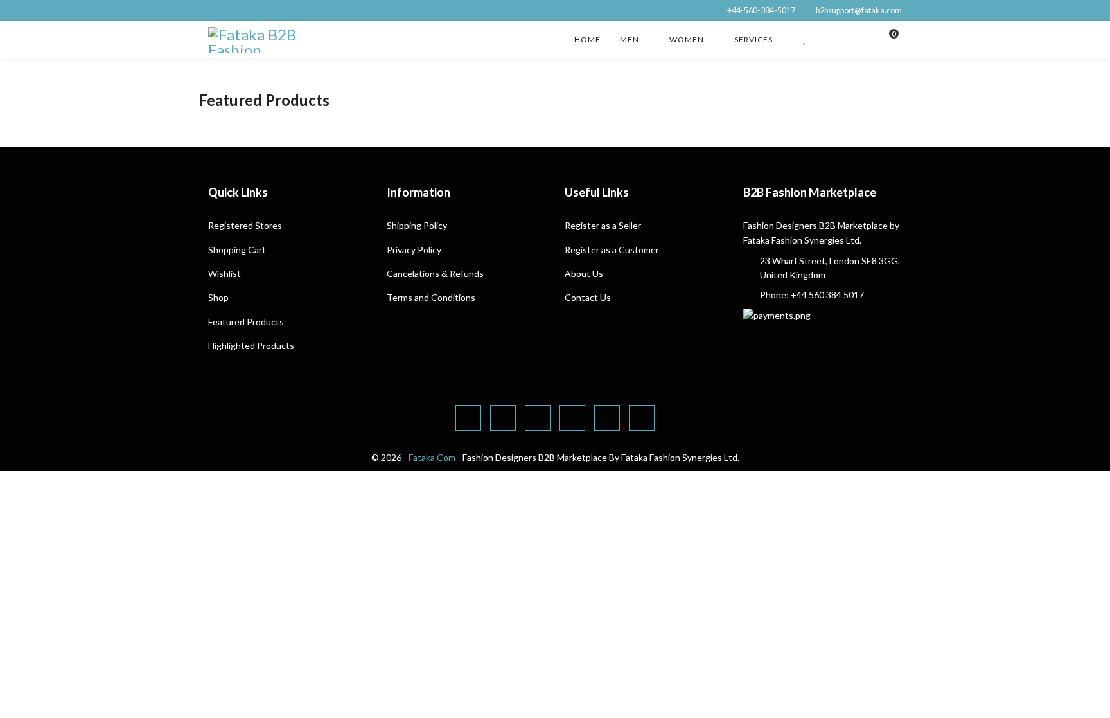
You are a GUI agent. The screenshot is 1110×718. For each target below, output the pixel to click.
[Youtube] (572, 418)
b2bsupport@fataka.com (859, 10)
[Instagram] (642, 418)
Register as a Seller (603, 225)
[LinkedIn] (607, 418)
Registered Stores (245, 225)
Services (753, 39)
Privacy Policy (414, 249)
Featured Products (246, 321)
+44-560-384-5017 (761, 10)
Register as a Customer (612, 249)
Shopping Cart (237, 249)
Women (686, 39)
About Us (584, 273)
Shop (218, 297)
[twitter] (503, 418)
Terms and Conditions (431, 297)
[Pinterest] (538, 418)
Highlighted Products (251, 345)
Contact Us (588, 297)
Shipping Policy (417, 225)
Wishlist (224, 273)
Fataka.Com (432, 457)
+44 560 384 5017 (827, 294)
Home (587, 39)
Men (629, 39)
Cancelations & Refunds (435, 273)
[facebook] (468, 418)
